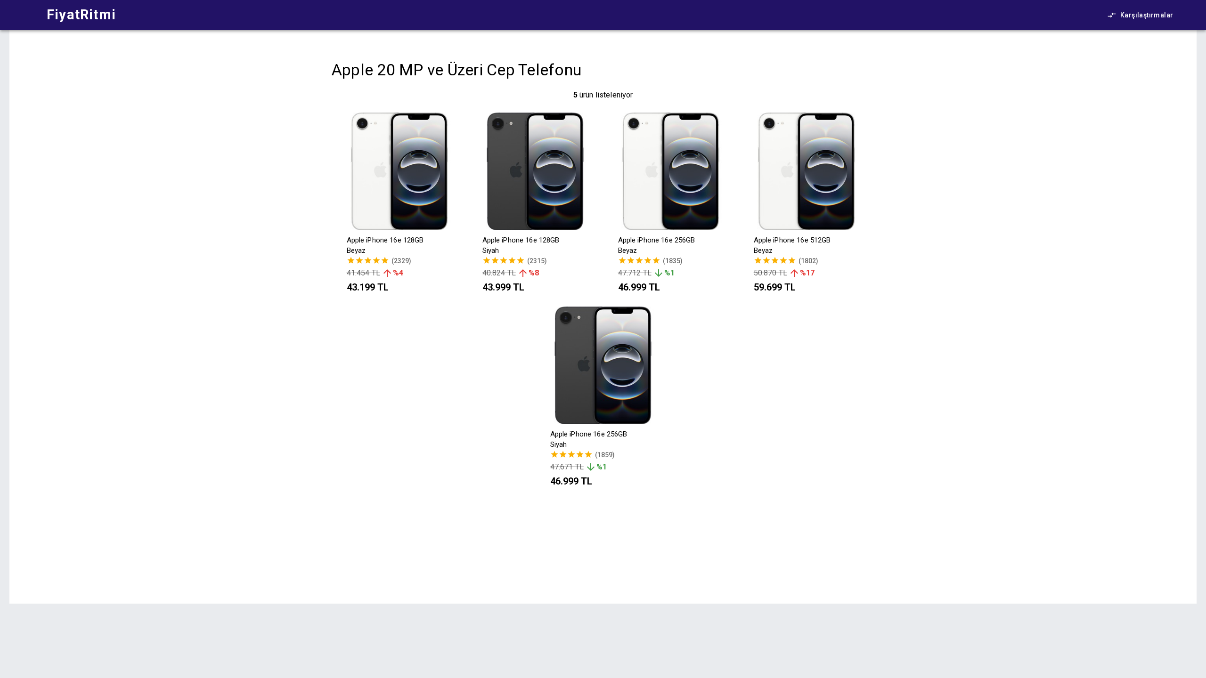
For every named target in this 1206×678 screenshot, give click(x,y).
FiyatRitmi (81, 15)
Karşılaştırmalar (1146, 15)
